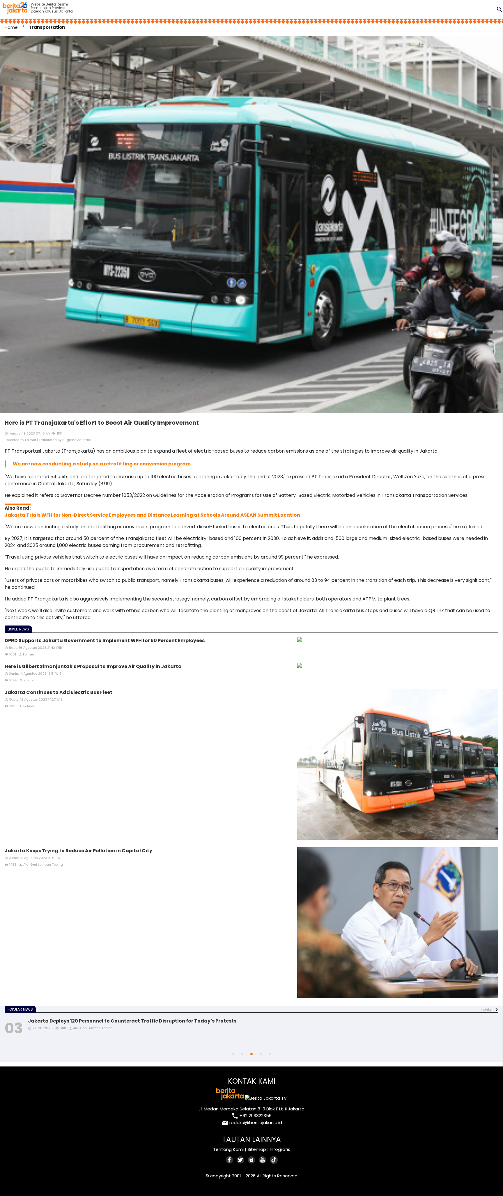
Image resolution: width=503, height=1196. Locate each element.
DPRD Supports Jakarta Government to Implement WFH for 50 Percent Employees (105, 640)
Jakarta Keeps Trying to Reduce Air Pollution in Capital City (78, 850)
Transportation (47, 27)
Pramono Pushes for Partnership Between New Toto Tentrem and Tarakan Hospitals (131, 1021)
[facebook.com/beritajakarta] (230, 1160)
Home (11, 27)
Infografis (280, 1149)
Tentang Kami (228, 1149)
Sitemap (256, 1149)
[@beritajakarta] (241, 1160)
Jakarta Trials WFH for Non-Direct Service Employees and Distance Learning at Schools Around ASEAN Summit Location (152, 515)
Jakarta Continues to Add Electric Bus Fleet (58, 692)
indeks (486, 1009)
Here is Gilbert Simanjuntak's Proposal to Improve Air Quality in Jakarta (93, 666)
